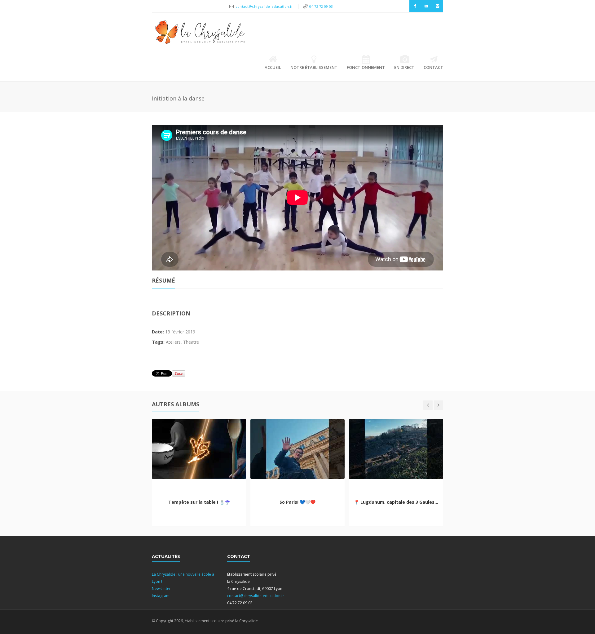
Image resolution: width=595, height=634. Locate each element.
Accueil (273, 67)
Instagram (161, 595)
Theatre (191, 342)
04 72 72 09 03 (321, 6)
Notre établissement (313, 67)
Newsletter (161, 588)
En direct (404, 67)
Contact (433, 67)
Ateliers (173, 342)
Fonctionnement (366, 67)
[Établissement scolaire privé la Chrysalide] (200, 33)
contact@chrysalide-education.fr (265, 6)
